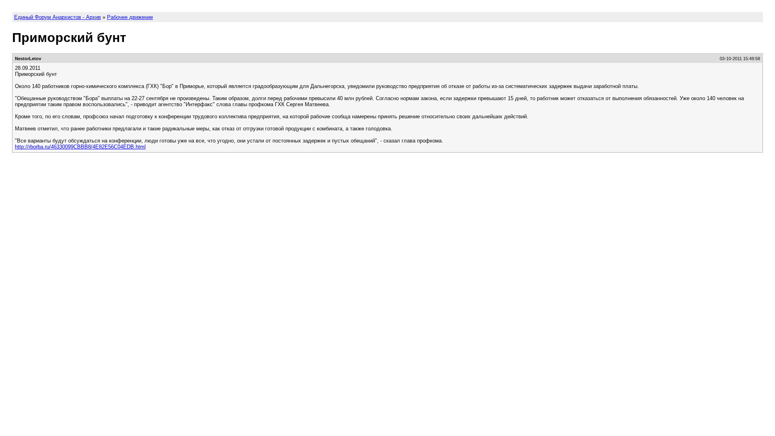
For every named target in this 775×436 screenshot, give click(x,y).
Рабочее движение (130, 17)
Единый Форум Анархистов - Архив (57, 17)
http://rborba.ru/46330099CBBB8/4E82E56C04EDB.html (80, 147)
